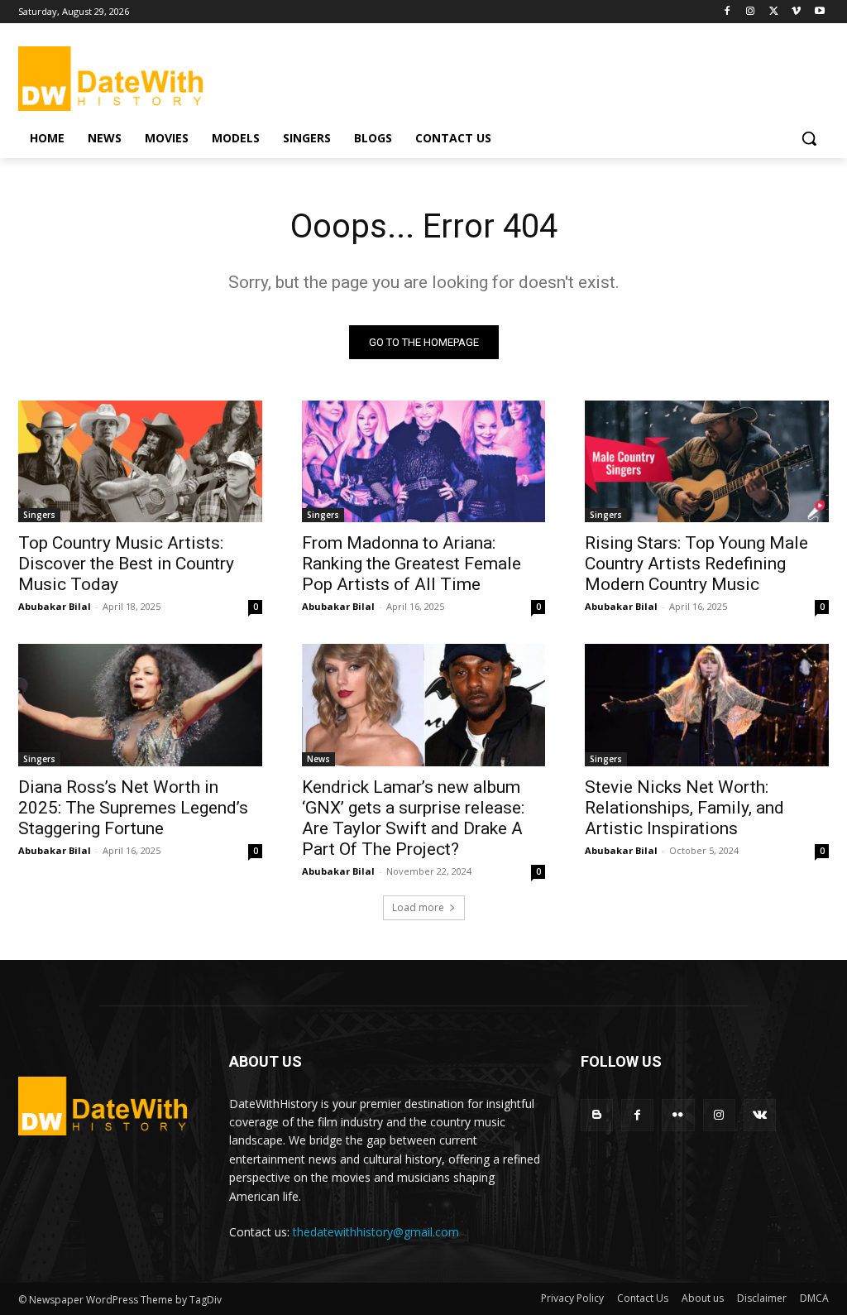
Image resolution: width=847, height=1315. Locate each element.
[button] (809, 138)
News (318, 759)
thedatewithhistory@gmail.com (376, 1232)
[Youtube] (819, 12)
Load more (418, 907)
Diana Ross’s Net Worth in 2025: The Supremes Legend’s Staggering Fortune (133, 807)
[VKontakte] (760, 1115)
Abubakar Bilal (54, 606)
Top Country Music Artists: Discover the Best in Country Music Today (126, 563)
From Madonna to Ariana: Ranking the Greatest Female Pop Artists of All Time (411, 563)
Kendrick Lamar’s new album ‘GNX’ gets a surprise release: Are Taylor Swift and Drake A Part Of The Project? (413, 818)
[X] (773, 12)
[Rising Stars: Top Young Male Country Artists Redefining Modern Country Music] (707, 461)
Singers (39, 515)
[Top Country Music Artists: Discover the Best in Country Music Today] (140, 461)
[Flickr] (678, 1115)
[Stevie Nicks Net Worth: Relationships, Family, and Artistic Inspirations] (707, 704)
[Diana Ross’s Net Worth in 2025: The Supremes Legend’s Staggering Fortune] (140, 704)
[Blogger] (597, 1115)
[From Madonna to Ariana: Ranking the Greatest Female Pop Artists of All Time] (424, 461)
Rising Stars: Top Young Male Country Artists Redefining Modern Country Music (696, 563)
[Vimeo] (796, 12)
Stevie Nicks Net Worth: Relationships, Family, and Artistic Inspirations (684, 807)
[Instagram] (750, 12)
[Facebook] (727, 12)
